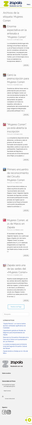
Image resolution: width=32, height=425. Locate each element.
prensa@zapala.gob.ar (9, 386)
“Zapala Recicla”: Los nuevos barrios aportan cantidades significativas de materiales (14, 326)
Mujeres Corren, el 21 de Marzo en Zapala (17, 224)
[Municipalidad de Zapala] (13, 4)
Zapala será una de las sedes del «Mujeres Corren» (17, 269)
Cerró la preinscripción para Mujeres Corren (18, 78)
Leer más (26, 65)
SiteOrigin (18, 421)
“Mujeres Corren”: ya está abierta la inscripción (17, 128)
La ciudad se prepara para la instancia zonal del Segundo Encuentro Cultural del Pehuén (15, 346)
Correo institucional (10, 398)
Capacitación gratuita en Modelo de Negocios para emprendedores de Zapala (14, 332)
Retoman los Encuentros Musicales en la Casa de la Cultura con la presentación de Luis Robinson (16, 339)
